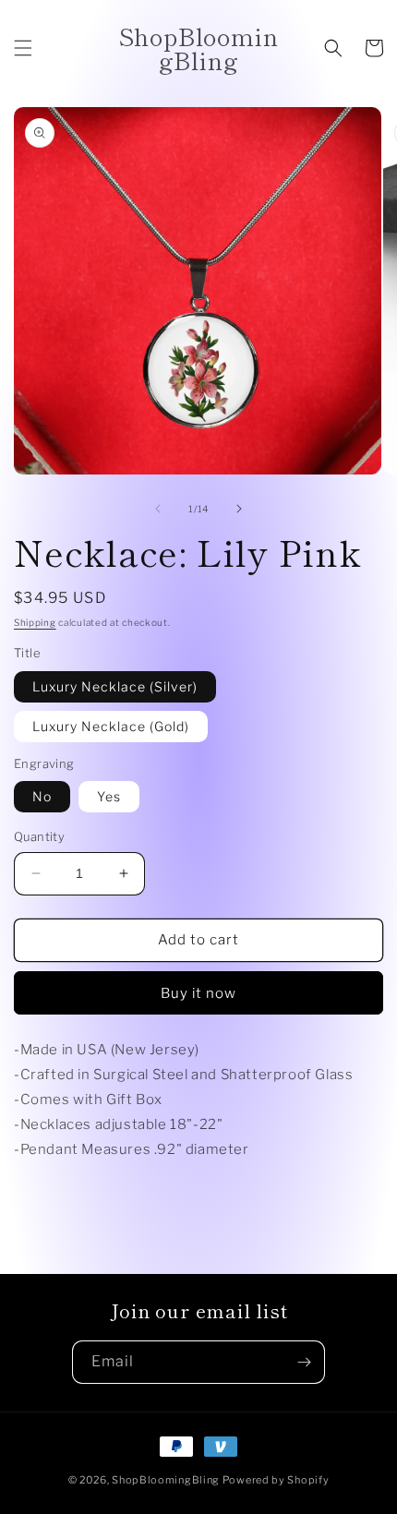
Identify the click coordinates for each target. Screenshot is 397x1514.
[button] (23, 48)
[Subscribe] (303, 1362)
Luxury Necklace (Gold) (110, 726)
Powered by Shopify (276, 1479)
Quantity (39, 836)
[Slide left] (158, 508)
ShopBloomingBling (166, 1479)
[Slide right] (239, 508)
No (42, 796)
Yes (109, 796)
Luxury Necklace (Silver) (115, 686)
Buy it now (198, 993)
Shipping (35, 622)
